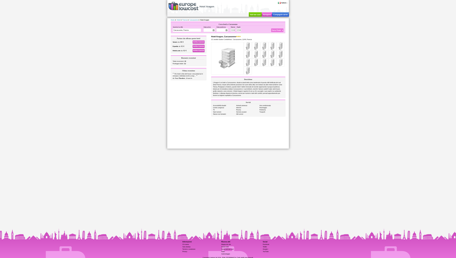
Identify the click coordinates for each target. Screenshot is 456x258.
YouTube (266, 251)
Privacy (184, 251)
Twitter (265, 247)
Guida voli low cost (227, 249)
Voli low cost (255, 15)
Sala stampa (186, 247)
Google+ (265, 249)
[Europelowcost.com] (183, 10)
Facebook (266, 244)
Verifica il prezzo (198, 42)
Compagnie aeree (280, 15)
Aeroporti (267, 15)
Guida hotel (225, 247)
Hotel (223, 251)
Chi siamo (185, 244)
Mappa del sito (226, 244)
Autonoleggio (225, 254)
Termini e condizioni (188, 249)
